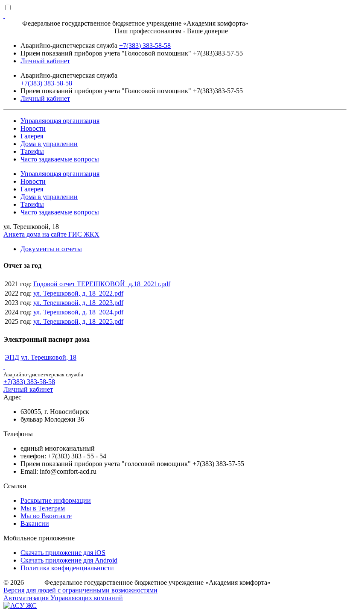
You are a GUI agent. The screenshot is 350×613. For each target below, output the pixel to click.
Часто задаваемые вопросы (59, 159)
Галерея (31, 136)
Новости (33, 128)
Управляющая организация (59, 120)
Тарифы (32, 151)
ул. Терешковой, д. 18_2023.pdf (78, 302)
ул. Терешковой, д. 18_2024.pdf (78, 312)
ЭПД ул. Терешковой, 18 (40, 357)
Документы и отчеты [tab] (51, 248)
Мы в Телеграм (42, 508)
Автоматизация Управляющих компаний (63, 597)
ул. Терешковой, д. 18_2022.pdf (78, 293)
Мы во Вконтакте (46, 515)
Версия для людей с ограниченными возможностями (80, 590)
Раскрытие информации (55, 500)
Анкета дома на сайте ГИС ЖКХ (51, 234)
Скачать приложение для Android (68, 560)
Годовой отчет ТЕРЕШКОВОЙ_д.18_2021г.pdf (101, 283)
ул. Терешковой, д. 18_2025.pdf (78, 321)
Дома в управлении (49, 143)
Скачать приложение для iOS (62, 552)
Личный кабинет (45, 61)
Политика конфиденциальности (67, 568)
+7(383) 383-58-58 (145, 45)
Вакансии (34, 523)
